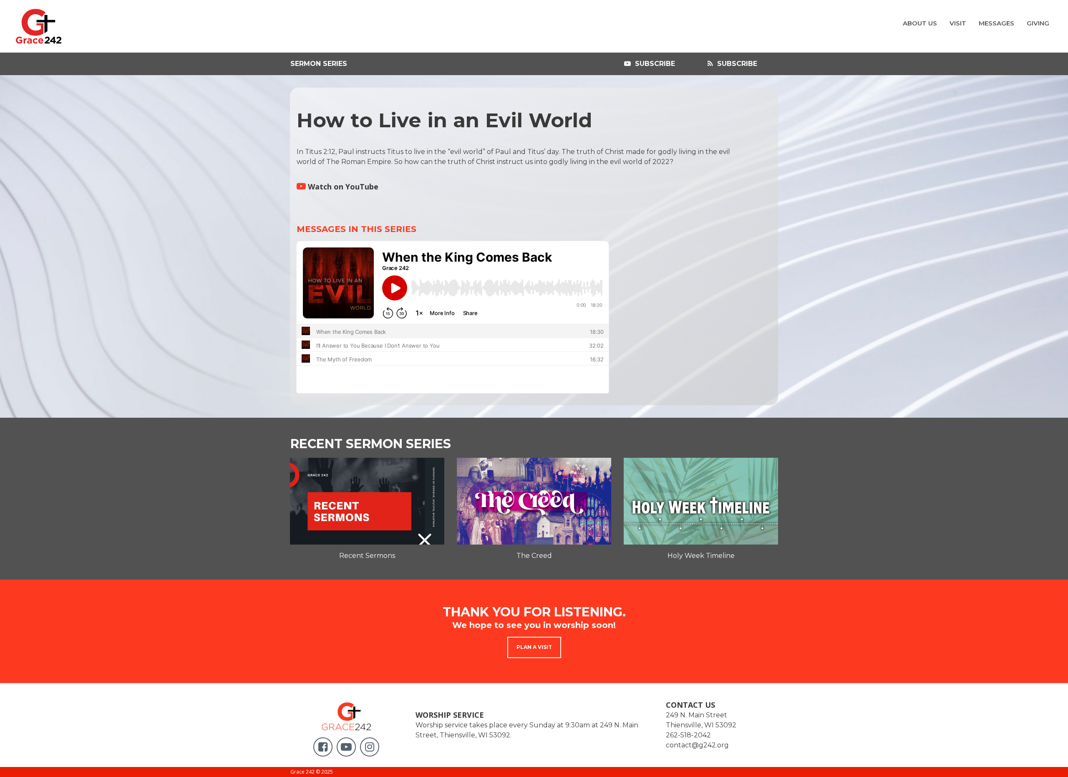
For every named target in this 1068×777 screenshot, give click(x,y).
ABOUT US (920, 23)
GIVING (1038, 23)
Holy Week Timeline (701, 556)
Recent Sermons (367, 556)
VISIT (958, 23)
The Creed (534, 556)
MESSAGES (996, 23)
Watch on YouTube (337, 187)
